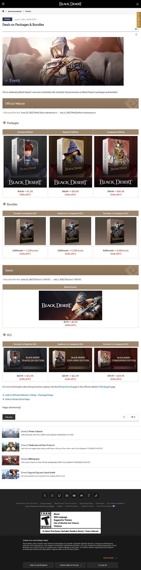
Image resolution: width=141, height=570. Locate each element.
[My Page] (137, 4)
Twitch (59, 495)
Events (28, 11)
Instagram (52, 495)
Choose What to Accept (69, 565)
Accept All (102, 565)
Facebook (67, 495)
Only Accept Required (38, 565)
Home (3, 11)
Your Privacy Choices (104, 506)
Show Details (108, 558)
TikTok (96, 495)
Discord (81, 495)
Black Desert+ (89, 495)
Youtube (74, 495)
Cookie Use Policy (87, 506)
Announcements (15, 11)
